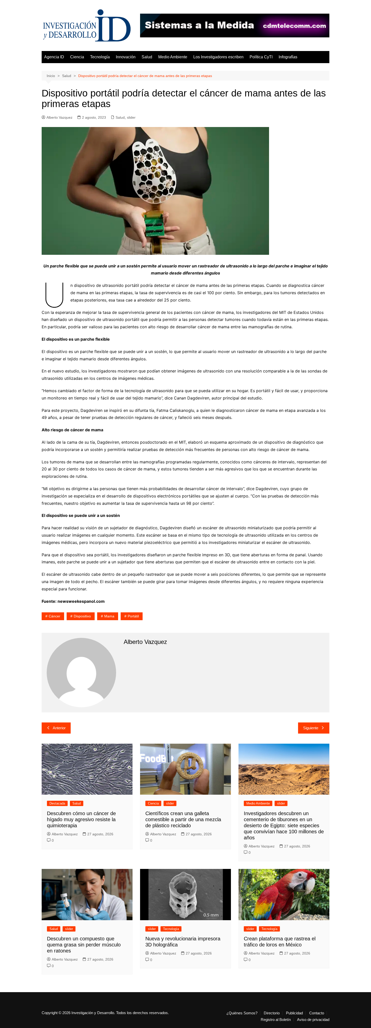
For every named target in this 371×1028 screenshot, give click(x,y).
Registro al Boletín (276, 1020)
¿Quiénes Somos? (241, 1013)
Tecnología (100, 57)
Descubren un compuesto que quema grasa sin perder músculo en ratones (84, 945)
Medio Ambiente (172, 57)
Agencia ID (54, 57)
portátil (133, 616)
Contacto (316, 1013)
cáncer (54, 616)
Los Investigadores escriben (218, 57)
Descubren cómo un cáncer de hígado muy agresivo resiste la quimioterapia (81, 819)
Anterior (59, 728)
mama (109, 616)
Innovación (126, 57)
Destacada (57, 803)
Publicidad (294, 1013)
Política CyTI (261, 57)
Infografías (288, 57)
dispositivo (82, 616)
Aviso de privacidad (313, 1020)
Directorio (272, 1013)
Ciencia (77, 57)
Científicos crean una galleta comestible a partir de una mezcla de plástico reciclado (183, 819)
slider (131, 117)
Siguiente (310, 728)
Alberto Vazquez (59, 117)
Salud (147, 57)
